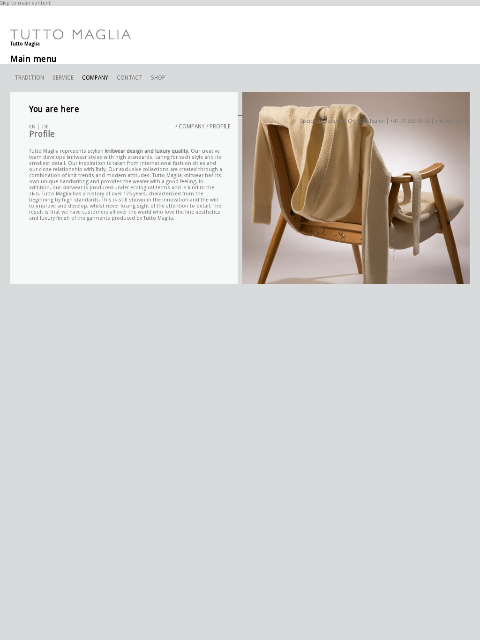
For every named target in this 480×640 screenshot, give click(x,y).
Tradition (29, 77)
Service (63, 77)
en (32, 127)
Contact (129, 77)
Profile (220, 126)
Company (95, 77)
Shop (158, 77)
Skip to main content (25, 3)
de (45, 127)
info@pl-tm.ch (452, 121)
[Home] (70, 38)
